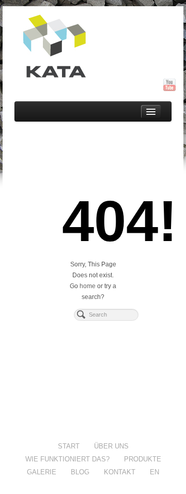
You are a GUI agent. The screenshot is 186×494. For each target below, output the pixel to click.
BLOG (80, 472)
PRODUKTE (142, 459)
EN (154, 472)
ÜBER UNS (111, 446)
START (69, 446)
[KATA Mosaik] (92, 46)
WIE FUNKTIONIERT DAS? (67, 459)
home (88, 286)
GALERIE (41, 472)
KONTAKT (119, 472)
